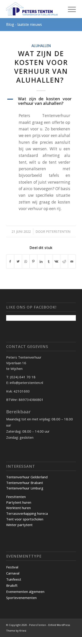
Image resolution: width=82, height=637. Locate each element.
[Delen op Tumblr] (49, 261)
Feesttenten (16, 496)
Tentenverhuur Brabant (24, 482)
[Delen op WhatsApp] (26, 261)
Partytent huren (18, 502)
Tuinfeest (13, 579)
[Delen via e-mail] (72, 261)
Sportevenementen (21, 597)
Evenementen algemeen (25, 591)
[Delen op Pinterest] (33, 261)
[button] (41, 101)
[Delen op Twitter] (18, 261)
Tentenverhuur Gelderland (27, 477)
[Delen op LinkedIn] (41, 261)
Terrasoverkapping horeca (27, 513)
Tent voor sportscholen (24, 519)
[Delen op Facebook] (10, 261)
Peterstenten (58, 231)
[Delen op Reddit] (64, 261)
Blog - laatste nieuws (24, 24)
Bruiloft (12, 585)
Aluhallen (41, 45)
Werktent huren (18, 507)
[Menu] (69, 9)
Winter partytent (19, 524)
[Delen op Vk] (56, 261)
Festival (12, 567)
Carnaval (12, 573)
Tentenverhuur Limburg (24, 488)
